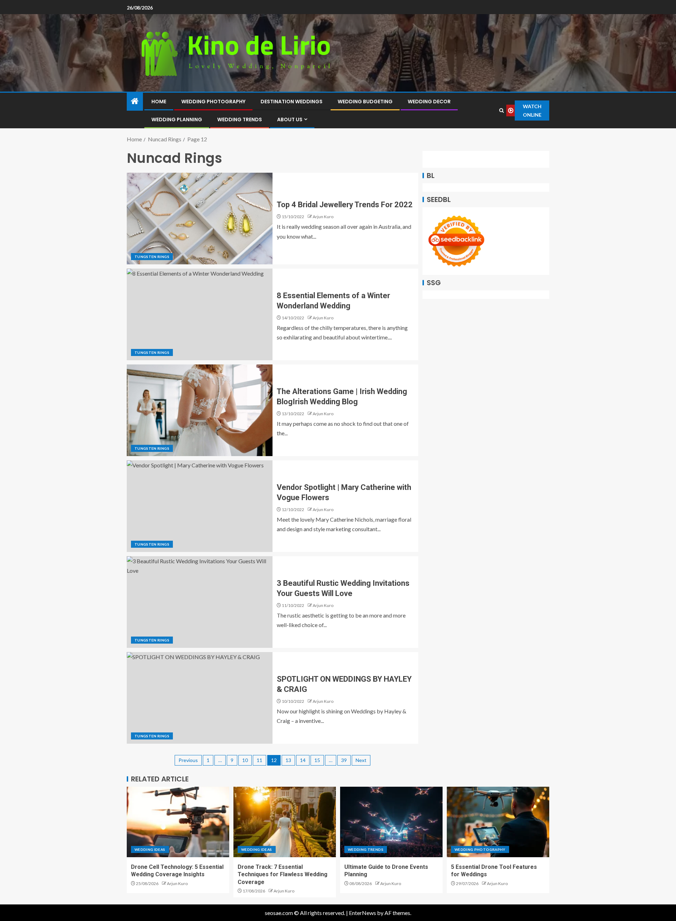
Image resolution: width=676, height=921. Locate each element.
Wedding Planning (176, 119)
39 (344, 760)
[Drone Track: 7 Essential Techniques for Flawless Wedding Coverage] (284, 822)
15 (317, 760)
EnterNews (362, 912)
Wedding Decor (429, 101)
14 (303, 760)
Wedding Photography (213, 101)
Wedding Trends (239, 119)
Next (361, 760)
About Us (289, 119)
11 (259, 760)
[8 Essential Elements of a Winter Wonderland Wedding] (200, 314)
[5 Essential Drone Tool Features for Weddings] (498, 822)
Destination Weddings (292, 101)
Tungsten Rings (151, 256)
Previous (188, 760)
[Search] (501, 110)
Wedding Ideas (149, 849)
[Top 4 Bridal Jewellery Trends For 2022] (200, 218)
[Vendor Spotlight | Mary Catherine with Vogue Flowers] (200, 506)
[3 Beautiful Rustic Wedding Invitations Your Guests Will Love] (200, 602)
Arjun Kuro (323, 216)
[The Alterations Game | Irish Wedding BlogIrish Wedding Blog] (200, 410)
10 (245, 760)
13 (288, 760)
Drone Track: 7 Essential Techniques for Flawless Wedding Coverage (282, 874)
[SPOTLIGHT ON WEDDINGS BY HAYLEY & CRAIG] (200, 698)
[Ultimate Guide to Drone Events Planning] (391, 822)
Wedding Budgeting (365, 101)
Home (158, 101)
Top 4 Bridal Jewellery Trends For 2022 (345, 204)
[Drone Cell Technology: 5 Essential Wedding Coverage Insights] (178, 822)
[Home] (135, 101)
